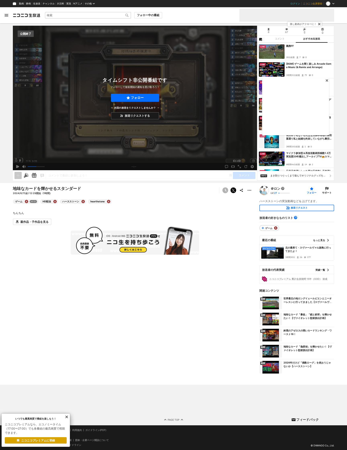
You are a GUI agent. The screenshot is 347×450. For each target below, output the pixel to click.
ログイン (295, 3)
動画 (21, 3)
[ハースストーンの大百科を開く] (83, 201)
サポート (327, 192)
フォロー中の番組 (148, 15)
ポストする (233, 190)
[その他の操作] (249, 190)
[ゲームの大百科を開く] (26, 201)
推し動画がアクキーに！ (303, 23)
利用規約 (77, 430)
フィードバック (307, 419)
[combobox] (88, 15)
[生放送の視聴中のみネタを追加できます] (18, 175)
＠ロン (275, 188)
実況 (68, 3)
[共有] (241, 190)
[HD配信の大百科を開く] (55, 201)
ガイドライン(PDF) (95, 430)
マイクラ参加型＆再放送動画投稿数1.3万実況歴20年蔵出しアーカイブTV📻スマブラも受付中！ (309, 155)
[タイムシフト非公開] (225, 190)
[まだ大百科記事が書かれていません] (282, 188)
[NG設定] (260, 39)
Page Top (174, 419)
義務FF (290, 45)
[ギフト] (34, 175)
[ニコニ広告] (26, 175)
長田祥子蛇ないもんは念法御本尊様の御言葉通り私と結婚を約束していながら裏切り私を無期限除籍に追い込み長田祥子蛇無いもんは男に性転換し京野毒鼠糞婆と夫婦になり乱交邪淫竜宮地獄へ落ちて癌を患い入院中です (309, 137)
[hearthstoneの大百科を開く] (108, 201)
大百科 (60, 3)
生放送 (36, 3)
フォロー (137, 97)
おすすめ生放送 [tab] (311, 38)
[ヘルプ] (295, 217)
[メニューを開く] (6, 15)
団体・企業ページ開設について (92, 440)
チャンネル (49, 3)
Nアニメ (77, 3)
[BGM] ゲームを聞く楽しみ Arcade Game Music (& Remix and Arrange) (308, 65)
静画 (28, 3)
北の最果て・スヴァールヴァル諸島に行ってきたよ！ (308, 249)
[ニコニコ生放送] (26, 15)
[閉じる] (319, 24)
